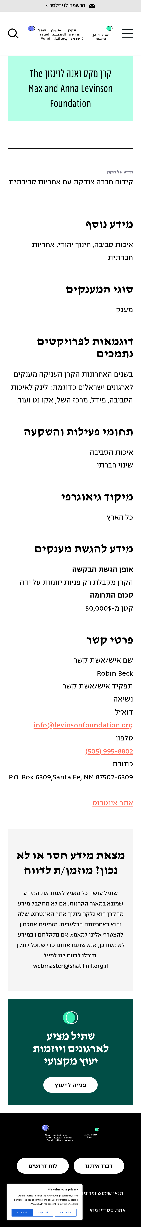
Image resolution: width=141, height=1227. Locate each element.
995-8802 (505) (109, 751)
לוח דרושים (42, 1166)
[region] (45, 1202)
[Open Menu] (127, 33)
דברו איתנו (99, 1166)
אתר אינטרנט (112, 803)
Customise (65, 1212)
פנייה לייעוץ (70, 1085)
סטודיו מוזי (101, 1210)
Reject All (43, 1212)
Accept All (22, 1212)
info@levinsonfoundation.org (83, 725)
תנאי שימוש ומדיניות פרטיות (92, 1193)
